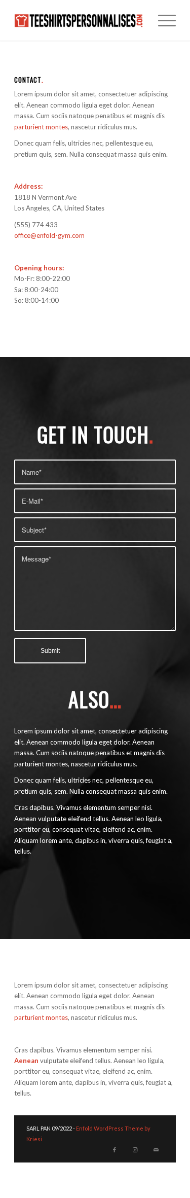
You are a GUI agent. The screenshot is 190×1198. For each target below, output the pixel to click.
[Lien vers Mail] (156, 1149)
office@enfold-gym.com (49, 235)
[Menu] (162, 20)
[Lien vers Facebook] (114, 1149)
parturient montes (41, 127)
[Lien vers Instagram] (135, 1149)
